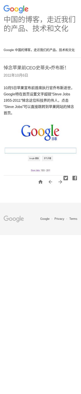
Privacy (59, 218)
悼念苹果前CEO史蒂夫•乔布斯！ (36, 67)
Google (45, 218)
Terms (73, 218)
